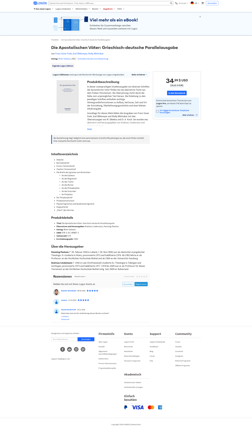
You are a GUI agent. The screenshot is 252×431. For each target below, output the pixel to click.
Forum (152, 356)
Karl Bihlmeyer (80, 53)
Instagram (179, 356)
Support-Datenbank (157, 342)
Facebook (179, 351)
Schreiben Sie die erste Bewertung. (93, 58)
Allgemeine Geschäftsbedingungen (108, 352)
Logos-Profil (129, 342)
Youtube (178, 346)
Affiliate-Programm (182, 365)
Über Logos (103, 342)
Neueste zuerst (80, 276)
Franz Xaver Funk (63, 53)
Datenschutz (103, 358)
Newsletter (128, 351)
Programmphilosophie (107, 368)
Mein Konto (128, 346)
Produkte (55, 40)
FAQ (151, 361)
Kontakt (102, 346)
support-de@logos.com (60, 359)
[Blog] (83, 349)
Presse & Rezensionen (107, 363)
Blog (151, 351)
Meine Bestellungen (132, 356)
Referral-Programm (182, 361)
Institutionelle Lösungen (133, 387)
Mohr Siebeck (64, 58)
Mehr (89, 129)
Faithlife (127, 424)
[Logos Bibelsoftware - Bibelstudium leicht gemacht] (40, 3)
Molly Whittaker (96, 53)
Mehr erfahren (138, 74)
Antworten (65, 319)
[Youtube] (69, 349)
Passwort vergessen (132, 361)
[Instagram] (76, 349)
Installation (154, 346)
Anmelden (212, 3)
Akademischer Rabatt (132, 382)
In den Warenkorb (177, 93)
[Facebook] (62, 349)
